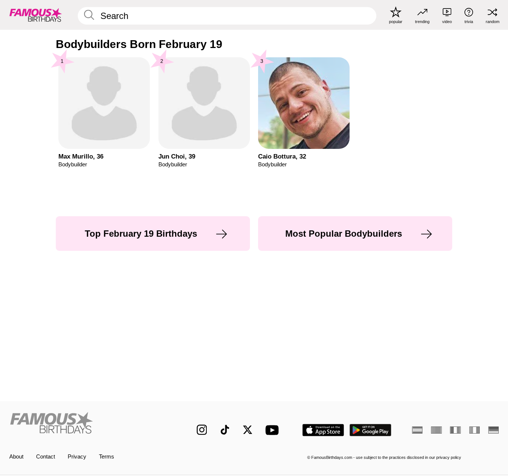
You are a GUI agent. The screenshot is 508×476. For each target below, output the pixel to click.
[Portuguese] (436, 430)
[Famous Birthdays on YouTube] (274, 430)
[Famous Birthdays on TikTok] (225, 430)
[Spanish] (417, 430)
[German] (493, 430)
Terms (106, 457)
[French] (455, 430)
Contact (45, 457)
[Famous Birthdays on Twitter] (247, 430)
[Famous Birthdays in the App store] (323, 430)
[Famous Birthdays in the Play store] (371, 430)
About (16, 457)
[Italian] (474, 430)
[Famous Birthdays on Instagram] (202, 430)
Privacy (77, 457)
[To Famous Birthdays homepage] (36, 15)
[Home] (88, 424)
